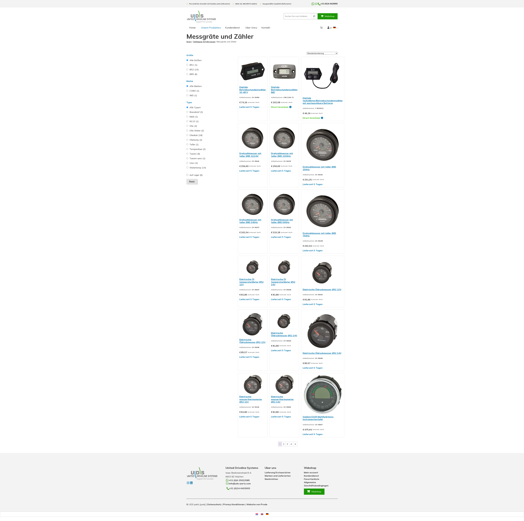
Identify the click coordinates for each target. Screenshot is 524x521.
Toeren (195, 153)
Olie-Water (197, 130)
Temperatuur (198, 149)
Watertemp (198, 167)
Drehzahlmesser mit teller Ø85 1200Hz (282, 154)
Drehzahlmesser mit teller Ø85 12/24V (250, 154)
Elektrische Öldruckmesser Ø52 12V (322, 289)
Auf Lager (196, 175)
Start (189, 41)
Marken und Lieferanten (278, 475)
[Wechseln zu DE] (267, 514)
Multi (194, 116)
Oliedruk (196, 135)
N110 (194, 121)
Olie (193, 126)
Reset (192, 181)
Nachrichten (271, 479)
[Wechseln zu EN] (262, 514)
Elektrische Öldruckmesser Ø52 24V (284, 334)
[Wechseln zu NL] (256, 514)
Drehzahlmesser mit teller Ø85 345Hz (250, 221)
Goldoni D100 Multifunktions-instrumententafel (318, 418)
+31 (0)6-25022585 (239, 480)
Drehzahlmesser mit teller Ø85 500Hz (282, 221)
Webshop (329, 16)
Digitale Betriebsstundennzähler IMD (284, 90)
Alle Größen (196, 60)
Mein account (311, 472)
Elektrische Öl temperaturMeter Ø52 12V (251, 282)
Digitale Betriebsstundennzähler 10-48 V (252, 90)
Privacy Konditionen (234, 504)
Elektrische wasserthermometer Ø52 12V (250, 399)
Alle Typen (195, 107)
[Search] (314, 16)
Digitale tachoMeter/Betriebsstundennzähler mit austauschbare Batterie (323, 101)
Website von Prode (256, 504)
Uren (194, 163)
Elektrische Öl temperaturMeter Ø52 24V (283, 282)
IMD (193, 95)
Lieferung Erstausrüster (278, 472)
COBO (194, 90)
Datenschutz (214, 504)
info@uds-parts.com (240, 483)
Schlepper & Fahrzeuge (204, 41)
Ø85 (193, 74)
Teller (194, 144)
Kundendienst (311, 475)
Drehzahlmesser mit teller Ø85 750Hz (319, 234)
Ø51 (193, 65)
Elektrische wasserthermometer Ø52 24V (282, 399)
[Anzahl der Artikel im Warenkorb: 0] (321, 27)
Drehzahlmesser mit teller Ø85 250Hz (319, 168)
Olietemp (196, 139)
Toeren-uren (197, 158)
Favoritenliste (311, 479)
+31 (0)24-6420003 (329, 3)
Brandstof (196, 112)
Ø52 (194, 69)
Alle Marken (196, 86)
